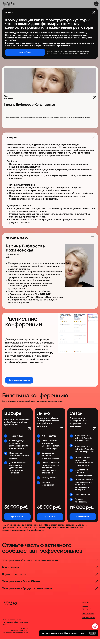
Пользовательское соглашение (15, 633)
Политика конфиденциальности (19, 629)
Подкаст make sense (14, 574)
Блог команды (10, 567)
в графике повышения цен (56, 527)
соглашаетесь (73, 633)
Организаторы (88, 613)
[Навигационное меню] (96, 3)
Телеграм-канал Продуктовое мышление (27, 588)
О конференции (88, 617)
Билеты (85, 602)
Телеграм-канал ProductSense (21, 581)
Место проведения (87, 608)
